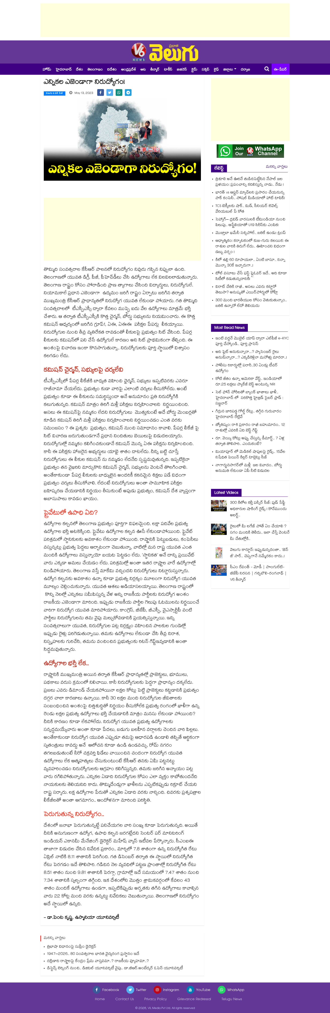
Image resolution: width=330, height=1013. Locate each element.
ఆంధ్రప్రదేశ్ (128, 70)
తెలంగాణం (95, 70)
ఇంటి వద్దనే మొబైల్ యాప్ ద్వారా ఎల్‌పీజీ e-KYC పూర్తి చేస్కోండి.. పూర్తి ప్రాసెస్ (252, 342)
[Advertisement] (165, 20)
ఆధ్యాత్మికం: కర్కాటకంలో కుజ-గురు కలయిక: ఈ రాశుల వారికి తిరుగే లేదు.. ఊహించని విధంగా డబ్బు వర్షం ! (252, 247)
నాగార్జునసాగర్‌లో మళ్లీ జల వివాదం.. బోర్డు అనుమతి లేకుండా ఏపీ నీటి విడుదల (249, 468)
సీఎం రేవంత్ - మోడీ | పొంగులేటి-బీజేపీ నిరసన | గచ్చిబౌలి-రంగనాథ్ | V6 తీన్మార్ (258, 573)
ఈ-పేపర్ (280, 70)
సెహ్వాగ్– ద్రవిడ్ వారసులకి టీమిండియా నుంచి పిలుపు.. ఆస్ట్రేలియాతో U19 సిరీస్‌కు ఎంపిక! (250, 223)
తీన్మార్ (155, 70)
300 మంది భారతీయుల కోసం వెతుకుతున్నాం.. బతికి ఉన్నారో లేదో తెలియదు (251, 303)
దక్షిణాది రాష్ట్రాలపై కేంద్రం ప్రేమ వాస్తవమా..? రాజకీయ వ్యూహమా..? (98, 961)
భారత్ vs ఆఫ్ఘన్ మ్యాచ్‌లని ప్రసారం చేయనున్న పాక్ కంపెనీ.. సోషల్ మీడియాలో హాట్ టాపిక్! (250, 196)
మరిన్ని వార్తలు (277, 167)
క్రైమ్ (194, 70)
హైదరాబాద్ (64, 70)
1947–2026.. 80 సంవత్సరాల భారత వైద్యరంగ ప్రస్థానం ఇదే (93, 954)
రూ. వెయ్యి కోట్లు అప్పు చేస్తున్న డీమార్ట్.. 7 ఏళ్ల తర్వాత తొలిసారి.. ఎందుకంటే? (250, 441)
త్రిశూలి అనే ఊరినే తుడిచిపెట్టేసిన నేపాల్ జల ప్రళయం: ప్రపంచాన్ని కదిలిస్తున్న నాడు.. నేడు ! (250, 182)
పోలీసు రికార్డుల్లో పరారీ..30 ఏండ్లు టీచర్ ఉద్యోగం (247, 369)
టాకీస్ (168, 70)
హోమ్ (47, 70)
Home (100, 999)
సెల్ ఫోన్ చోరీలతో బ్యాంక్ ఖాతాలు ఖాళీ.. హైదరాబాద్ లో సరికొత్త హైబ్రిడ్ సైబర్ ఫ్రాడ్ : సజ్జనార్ (249, 398)
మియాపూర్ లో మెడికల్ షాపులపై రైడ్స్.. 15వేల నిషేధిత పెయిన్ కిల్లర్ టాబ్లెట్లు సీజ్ (250, 455)
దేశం (79, 70)
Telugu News (232, 999)
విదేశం (112, 70)
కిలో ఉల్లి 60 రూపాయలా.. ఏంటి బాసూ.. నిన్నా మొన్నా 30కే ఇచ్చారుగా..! (250, 263)
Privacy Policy (155, 999)
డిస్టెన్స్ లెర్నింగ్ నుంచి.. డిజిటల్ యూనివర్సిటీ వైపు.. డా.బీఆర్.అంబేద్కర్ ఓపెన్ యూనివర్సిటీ (115, 968)
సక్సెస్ (205, 70)
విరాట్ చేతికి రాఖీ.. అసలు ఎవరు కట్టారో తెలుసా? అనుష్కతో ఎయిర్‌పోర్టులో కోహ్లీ (247, 290)
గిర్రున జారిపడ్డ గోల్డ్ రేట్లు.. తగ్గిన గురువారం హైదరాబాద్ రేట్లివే (249, 415)
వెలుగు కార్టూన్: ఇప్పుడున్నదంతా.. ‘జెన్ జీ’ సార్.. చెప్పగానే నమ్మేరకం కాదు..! (259, 553)
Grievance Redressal (194, 999)
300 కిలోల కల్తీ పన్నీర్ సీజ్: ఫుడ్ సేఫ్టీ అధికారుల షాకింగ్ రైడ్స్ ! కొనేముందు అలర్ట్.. (258, 509)
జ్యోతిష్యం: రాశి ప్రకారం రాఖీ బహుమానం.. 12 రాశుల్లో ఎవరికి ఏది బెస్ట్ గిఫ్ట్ (250, 428)
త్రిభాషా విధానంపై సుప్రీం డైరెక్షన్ (71, 947)
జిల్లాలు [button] (228, 70)
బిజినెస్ (182, 70)
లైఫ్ (216, 70)
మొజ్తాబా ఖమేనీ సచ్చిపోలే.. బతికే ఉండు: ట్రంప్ (251, 233)
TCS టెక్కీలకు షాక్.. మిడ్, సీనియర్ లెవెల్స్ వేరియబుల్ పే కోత (247, 209)
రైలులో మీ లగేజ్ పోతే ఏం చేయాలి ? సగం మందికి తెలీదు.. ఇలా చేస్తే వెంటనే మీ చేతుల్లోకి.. (260, 533)
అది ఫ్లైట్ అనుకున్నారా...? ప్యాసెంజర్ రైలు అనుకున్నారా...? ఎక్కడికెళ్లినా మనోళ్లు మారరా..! (251, 355)
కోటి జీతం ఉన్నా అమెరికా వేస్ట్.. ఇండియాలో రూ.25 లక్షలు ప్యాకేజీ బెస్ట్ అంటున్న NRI (249, 382)
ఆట (143, 70)
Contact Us (124, 999)
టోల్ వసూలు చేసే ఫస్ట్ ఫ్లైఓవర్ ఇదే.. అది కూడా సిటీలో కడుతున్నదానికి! (251, 276)
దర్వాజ (245, 70)
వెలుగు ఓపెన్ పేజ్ (54, 93)
